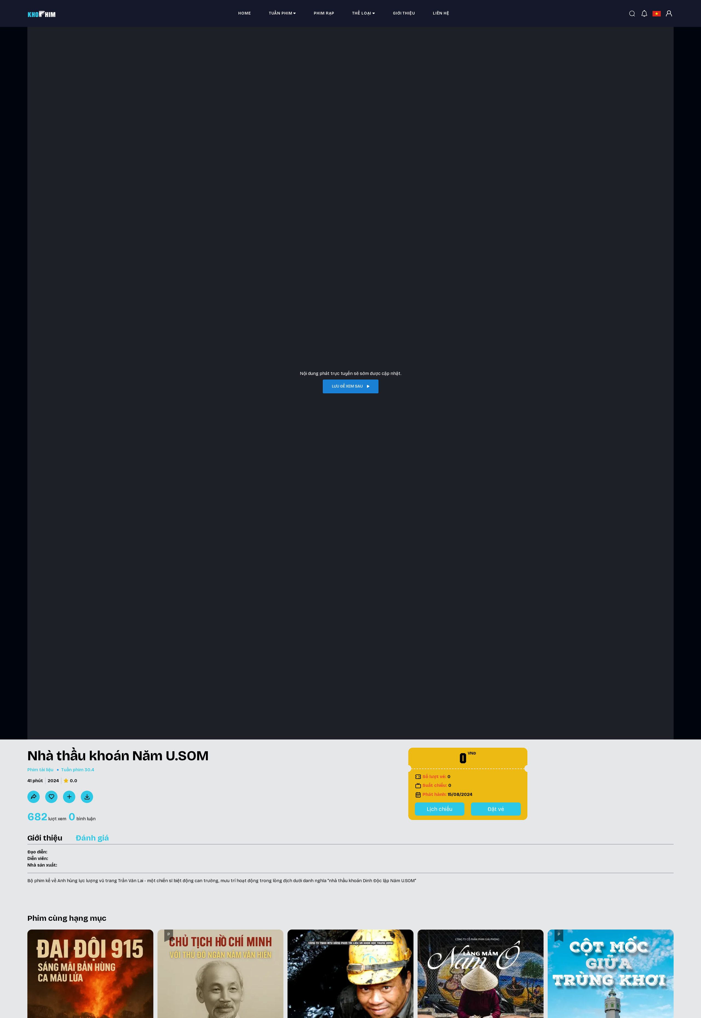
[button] (282, 13)
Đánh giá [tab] (92, 838)
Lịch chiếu (439, 809)
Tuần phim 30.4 (77, 769)
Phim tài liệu (40, 769)
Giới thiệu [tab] (44, 838)
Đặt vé (495, 809)
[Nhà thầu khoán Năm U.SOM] (87, 796)
